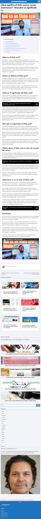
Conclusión (8, 51)
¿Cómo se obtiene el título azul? (12, 43)
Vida (2, 440)
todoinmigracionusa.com (6, 10)
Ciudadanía (4, 415)
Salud (3, 430)
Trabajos (3, 436)
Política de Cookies (4, 514)
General (3, 421)
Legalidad (3, 427)
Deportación (4, 419)
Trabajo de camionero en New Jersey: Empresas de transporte (10, 273)
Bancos (3, 411)
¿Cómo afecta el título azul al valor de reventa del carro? (16, 48)
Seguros (3, 432)
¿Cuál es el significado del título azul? (13, 45)
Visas (2, 442)
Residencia (3, 429)
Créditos (3, 417)
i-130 (2, 423)
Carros (3, 413)
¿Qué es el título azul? (10, 41)
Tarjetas (3, 434)
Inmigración (4, 425)
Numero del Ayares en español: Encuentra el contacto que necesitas (31, 273)
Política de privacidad (4, 515)
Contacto (2, 511)
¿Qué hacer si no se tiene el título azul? (13, 50)
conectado (13, 339)
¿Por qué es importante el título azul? (12, 46)
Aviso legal (2, 510)
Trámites (3, 438)
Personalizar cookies (4, 512)
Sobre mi (2, 517)
